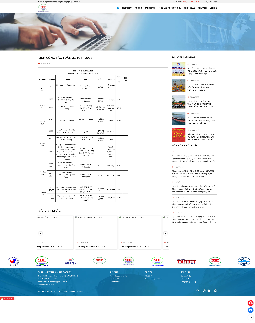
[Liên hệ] (251, 310)
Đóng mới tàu (186, 276)
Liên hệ (213, 8)
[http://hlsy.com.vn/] (25, 261)
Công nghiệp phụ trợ (188, 282)
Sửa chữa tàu (186, 279)
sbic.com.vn (49, 285)
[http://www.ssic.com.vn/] (112, 261)
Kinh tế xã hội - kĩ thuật (153, 279)
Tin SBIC (148, 276)
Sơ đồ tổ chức (115, 282)
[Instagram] (215, 291)
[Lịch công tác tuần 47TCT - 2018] (103, 228)
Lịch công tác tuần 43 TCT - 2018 (141, 246)
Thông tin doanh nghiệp (118, 276)
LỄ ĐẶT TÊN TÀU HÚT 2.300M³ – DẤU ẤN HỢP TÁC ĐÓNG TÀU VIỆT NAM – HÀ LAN (201, 87)
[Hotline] (251, 303)
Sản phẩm (150, 8)
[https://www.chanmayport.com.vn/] (227, 261)
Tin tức (138, 8)
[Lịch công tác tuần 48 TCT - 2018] (59, 228)
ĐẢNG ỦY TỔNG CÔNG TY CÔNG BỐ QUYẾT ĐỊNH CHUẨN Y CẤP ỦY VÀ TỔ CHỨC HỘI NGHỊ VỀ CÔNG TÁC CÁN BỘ (201, 137)
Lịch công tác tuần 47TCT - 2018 (98, 246)
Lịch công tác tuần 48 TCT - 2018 (54, 246)
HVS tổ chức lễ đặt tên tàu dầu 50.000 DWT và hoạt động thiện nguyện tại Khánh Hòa (201, 120)
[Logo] (43, 8)
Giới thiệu (127, 8)
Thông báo (189, 8)
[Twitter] (204, 291)
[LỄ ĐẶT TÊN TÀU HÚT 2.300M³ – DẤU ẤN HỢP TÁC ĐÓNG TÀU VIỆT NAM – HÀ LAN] (178, 85)
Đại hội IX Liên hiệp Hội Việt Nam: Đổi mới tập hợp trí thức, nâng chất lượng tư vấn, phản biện (201, 71)
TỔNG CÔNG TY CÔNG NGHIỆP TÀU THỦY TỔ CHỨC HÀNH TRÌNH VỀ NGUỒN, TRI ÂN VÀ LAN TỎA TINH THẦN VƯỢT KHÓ (201, 104)
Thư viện (202, 8)
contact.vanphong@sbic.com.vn (55, 282)
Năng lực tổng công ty (169, 8)
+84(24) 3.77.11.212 (49, 279)
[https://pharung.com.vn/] (83, 261)
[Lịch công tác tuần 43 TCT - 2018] (147, 228)
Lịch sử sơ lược (115, 279)
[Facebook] (198, 291)
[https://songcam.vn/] (54, 261)
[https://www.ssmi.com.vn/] (198, 261)
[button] (40, 233)
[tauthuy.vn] (170, 261)
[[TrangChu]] (118, 8)
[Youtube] (209, 291)
